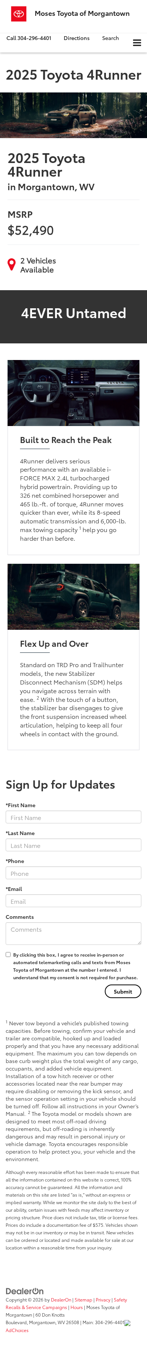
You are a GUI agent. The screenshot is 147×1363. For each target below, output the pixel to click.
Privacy (103, 1299)
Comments (20, 916)
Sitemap (83, 1299)
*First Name (20, 805)
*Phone (15, 861)
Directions (77, 38)
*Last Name (20, 833)
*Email (14, 888)
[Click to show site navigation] (137, 42)
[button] (29, 38)
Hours (76, 1307)
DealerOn (61, 1299)
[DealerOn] (25, 1290)
